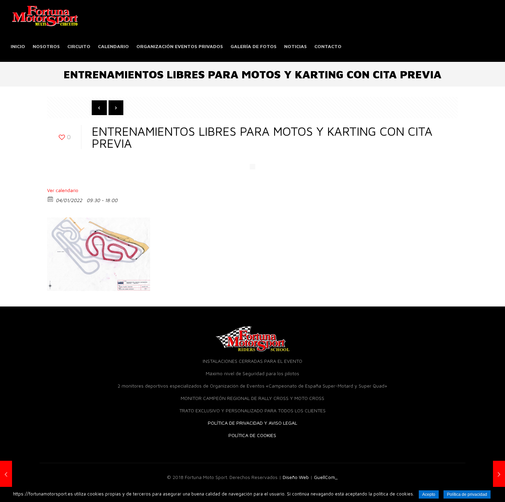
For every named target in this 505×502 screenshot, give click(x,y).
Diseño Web (296, 477)
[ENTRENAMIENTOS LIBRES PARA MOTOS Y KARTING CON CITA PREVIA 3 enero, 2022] (485, 474)
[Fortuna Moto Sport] (45, 15)
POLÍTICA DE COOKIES (252, 435)
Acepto (428, 494)
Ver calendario (62, 190)
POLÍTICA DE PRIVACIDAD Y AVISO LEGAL (252, 423)
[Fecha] (50, 199)
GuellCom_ (326, 477)
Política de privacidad (467, 494)
